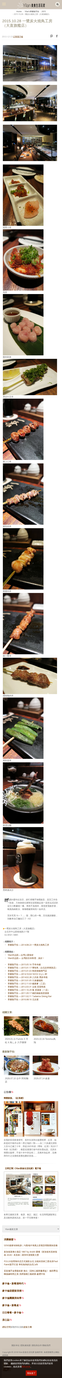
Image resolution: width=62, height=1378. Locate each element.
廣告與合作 (37, 1345)
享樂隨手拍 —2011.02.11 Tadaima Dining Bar (30, 996)
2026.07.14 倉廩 (42, 1078)
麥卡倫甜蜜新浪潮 (12, 1290)
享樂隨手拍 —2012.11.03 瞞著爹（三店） (27, 983)
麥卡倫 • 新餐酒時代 (13, 1283)
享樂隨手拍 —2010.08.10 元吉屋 (23, 999)
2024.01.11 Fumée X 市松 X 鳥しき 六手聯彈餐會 (16, 1042)
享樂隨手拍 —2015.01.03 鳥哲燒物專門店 (27, 970)
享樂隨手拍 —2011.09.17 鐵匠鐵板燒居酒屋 (28, 993)
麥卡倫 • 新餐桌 (10, 1305)
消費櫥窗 (9, 1239)
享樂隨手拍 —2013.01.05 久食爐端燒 (25, 980)
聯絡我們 (46, 1345)
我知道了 (31, 1373)
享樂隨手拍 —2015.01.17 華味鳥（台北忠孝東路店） (32, 967)
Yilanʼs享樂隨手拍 (31, 11)
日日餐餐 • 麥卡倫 (11, 1312)
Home (19, 11)
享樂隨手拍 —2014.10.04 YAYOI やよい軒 (27, 974)
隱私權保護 (26, 1345)
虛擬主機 (27, 1326)
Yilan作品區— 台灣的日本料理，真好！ (26, 958)
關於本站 (15, 1345)
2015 (44, 11)
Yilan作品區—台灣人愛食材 (20, 954)
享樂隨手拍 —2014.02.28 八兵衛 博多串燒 (28, 977)
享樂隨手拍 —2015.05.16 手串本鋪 (24, 964)
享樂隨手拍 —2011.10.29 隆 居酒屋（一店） (29, 989)
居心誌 (5, 1320)
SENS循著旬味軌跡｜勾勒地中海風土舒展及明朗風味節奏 (31, 1245)
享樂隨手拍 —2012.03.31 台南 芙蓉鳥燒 (26, 986)
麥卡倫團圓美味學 (12, 1298)
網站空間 (6, 1326)
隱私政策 (26, 1366)
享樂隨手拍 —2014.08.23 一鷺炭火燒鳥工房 (28, 944)
